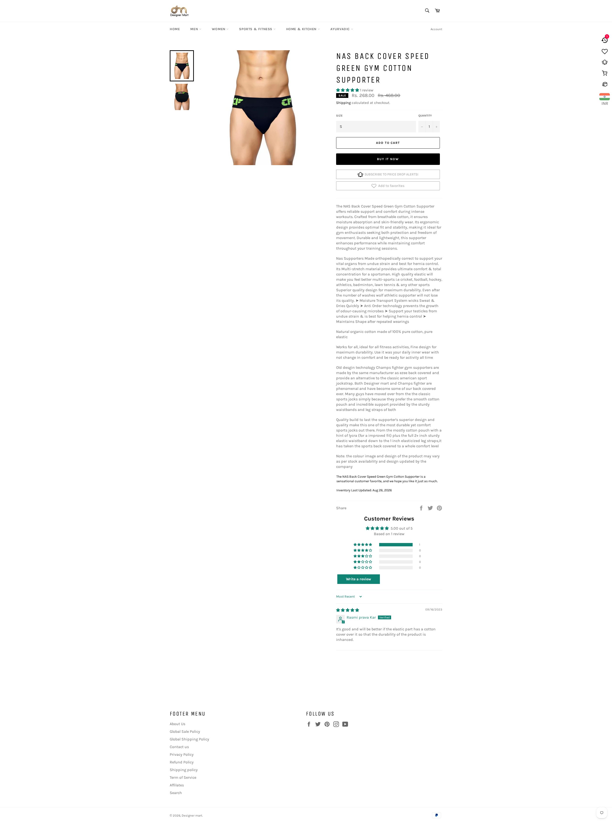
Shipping (343, 103)
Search (176, 792)
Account (436, 29)
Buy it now (388, 159)
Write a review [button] (358, 579)
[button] (348, 90)
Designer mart (192, 815)
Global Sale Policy (185, 731)
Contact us (179, 747)
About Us (177, 724)
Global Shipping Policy (189, 739)
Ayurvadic (340, 29)
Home (175, 29)
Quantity (425, 115)
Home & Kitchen (302, 29)
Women (219, 29)
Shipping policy (184, 769)
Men (194, 29)
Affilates (177, 785)
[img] (347, 610)
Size (339, 115)
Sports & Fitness (256, 29)
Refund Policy (182, 762)
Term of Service (183, 777)
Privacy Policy (182, 754)
